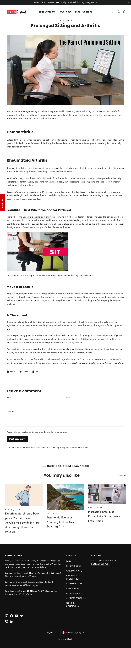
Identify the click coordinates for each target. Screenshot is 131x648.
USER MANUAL (73, 588)
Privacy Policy (59, 447)
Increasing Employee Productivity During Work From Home (104, 516)
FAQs (68, 561)
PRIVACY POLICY (74, 593)
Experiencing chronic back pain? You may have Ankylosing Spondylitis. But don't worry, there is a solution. (22, 522)
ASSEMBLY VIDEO (74, 583)
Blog (77, 11)
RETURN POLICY (73, 565)
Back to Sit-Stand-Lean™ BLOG (68, 466)
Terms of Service (77, 447)
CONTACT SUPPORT (100, 563)
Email (68, 397)
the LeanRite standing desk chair (35, 216)
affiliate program (30, 585)
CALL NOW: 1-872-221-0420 (104, 560)
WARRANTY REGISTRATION (73, 577)
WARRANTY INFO (74, 570)
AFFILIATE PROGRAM (76, 598)
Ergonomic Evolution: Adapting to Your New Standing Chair (61, 521)
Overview (65, 11)
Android (21, 576)
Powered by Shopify (65, 639)
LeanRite (15, 349)
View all (122, 475)
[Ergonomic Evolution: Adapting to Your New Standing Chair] (65, 497)
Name (9, 397)
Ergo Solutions (47, 11)
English (50, 632)
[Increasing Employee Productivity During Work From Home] (107, 494)
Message (10, 411)
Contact (87, 11)
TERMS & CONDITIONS (72, 604)
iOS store (32, 576)
